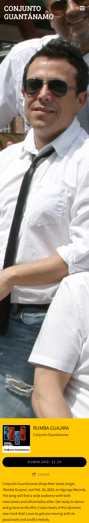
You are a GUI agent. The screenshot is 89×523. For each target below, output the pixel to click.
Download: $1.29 (45, 462)
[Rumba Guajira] (16, 439)
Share (44, 474)
